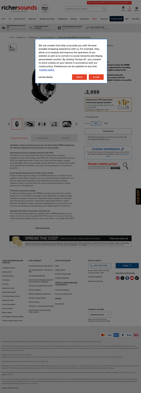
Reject (80, 77)
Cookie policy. (47, 69)
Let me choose (46, 77)
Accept (96, 77)
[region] (71, 61)
